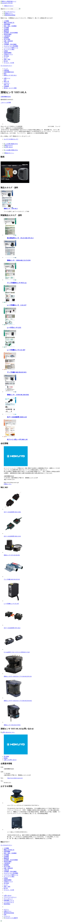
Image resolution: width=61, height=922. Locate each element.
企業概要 (6, 86)
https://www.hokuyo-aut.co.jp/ (15, 778)
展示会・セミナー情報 (10, 88)
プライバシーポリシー (10, 897)
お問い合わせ (7, 895)
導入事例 (6, 756)
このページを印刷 (6, 102)
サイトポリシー (8, 899)
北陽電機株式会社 (6, 96)
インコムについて (9, 902)
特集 (5, 914)
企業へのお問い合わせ (10, 759)
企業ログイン (7, 911)
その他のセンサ (13, 139)
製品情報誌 (7, 904)
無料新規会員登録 (9, 913)
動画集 (6, 758)
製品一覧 (6, 81)
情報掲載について (9, 900)
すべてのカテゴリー (6, 65)
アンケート (7, 916)
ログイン (6, 909)
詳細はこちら (7, 484)
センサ (6, 139)
